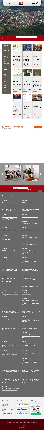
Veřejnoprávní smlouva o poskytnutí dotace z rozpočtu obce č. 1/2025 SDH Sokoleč (10, 354)
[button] (3, 17)
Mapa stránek (9, 37)
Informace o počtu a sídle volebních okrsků (11, 202)
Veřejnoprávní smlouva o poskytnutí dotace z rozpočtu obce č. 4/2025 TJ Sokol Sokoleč (31, 336)
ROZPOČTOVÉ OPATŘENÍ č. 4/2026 (9, 230)
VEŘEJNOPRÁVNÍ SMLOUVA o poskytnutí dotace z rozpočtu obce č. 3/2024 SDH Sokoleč (10, 371)
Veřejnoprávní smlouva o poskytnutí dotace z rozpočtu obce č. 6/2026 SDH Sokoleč (30, 252)
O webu (20, 421)
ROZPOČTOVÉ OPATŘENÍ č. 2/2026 (29, 244)
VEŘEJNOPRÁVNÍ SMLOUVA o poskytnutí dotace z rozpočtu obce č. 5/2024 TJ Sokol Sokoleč (11, 381)
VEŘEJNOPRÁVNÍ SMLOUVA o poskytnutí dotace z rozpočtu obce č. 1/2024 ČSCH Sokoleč (30, 381)
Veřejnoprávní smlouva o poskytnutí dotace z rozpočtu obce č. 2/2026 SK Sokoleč (9, 270)
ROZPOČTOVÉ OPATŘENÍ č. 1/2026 (9, 259)
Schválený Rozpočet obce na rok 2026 (10, 319)
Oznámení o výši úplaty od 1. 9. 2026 (29, 223)
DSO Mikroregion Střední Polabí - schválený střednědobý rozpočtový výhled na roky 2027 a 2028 (11, 280)
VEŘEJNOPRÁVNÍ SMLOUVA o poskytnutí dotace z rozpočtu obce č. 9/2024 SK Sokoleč (30, 362)
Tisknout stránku (26, 421)
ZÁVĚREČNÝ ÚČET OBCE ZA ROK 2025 (30, 217)
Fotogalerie (6, 71)
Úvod (3, 37)
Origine (24, 425)
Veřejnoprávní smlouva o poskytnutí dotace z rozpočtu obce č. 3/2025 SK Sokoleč (9, 345)
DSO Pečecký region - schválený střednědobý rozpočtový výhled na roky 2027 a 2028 (30, 320)
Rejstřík (3, 38)
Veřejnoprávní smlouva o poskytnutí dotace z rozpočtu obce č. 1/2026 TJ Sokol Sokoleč (31, 270)
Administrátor (34, 421)
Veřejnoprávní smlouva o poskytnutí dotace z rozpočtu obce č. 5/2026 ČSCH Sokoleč (30, 261)
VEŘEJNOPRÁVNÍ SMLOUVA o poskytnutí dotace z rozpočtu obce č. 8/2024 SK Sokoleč (30, 371)
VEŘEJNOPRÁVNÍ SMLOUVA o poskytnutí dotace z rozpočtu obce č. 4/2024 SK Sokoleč (10, 390)
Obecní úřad (6, 50)
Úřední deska (6, 45)
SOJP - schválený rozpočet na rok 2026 (30, 286)
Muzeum (5, 69)
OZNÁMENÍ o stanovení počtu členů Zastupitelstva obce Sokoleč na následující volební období (11, 218)
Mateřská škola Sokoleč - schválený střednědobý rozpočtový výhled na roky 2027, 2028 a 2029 (10, 294)
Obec (5, 47)
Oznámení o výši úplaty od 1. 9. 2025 (29, 328)
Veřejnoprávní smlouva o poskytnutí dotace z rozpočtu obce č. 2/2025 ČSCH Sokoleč (30, 345)
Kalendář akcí (6, 85)
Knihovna (6, 67)
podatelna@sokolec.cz (7, 413)
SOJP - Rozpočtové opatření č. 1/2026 (10, 250)
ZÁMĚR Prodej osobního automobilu (29, 202)
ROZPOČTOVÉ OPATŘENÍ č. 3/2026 (29, 237)
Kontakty (16, 421)
